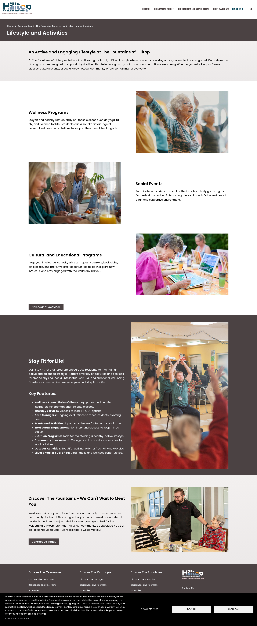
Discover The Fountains (143, 579)
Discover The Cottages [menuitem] (92, 579)
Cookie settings (149, 609)
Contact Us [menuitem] (221, 9)
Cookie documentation (17, 618)
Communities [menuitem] (162, 11)
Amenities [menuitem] (85, 590)
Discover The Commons (41, 579)
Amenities (34, 590)
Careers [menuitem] (237, 9)
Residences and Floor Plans (42, 584)
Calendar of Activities (46, 307)
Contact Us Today (44, 542)
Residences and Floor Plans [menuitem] (94, 584)
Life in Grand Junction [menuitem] (193, 9)
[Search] (251, 9)
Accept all (233, 609)
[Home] (17, 8)
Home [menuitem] (146, 9)
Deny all (191, 609)
